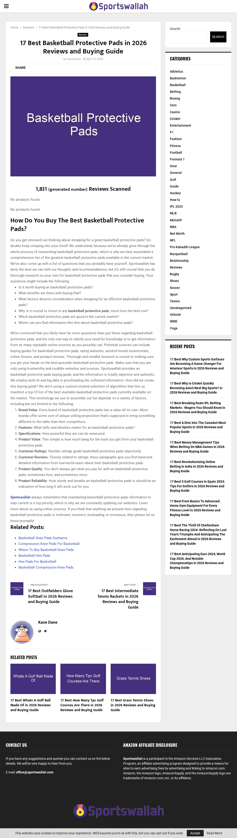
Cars (173, 105)
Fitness (175, 146)
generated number (68, 189)
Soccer (175, 288)
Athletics (176, 71)
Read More (214, 833)
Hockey (175, 193)
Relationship (179, 261)
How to (175, 200)
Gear (173, 166)
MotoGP (176, 220)
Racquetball (179, 254)
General (176, 173)
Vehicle (175, 314)
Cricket (175, 119)
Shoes (174, 281)
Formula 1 (177, 159)
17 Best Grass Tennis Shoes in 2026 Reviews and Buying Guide (133, 705)
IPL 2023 (176, 206)
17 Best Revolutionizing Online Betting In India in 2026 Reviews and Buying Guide (196, 466)
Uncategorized (180, 308)
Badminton (178, 78)
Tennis (175, 301)
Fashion (176, 139)
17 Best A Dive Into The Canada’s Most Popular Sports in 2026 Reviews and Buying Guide (198, 427)
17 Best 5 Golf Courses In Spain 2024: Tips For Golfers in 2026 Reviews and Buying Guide (197, 486)
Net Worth (177, 233)
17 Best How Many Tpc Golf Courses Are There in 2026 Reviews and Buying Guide (82, 705)
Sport (174, 294)
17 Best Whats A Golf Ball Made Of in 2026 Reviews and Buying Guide (30, 705)
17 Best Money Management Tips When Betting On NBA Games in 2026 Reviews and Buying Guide (197, 447)
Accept (195, 833)
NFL (173, 240)
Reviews (83, 34)
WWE (173, 321)
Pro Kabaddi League (185, 247)
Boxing (175, 98)
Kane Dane (74, 59)
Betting (175, 92)
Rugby (174, 274)
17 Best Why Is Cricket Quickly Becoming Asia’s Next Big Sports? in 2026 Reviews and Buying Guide (196, 387)
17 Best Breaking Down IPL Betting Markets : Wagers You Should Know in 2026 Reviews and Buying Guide (197, 407)
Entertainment (180, 125)
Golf (173, 179)
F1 (172, 132)
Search (175, 29)
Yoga (174, 328)
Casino (175, 112)
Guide (174, 186)
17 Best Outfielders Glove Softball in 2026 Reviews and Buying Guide (50, 597)
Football (176, 152)
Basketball (178, 85)
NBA (173, 227)
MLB (173, 213)
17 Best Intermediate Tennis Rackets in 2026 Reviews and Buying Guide (117, 599)
